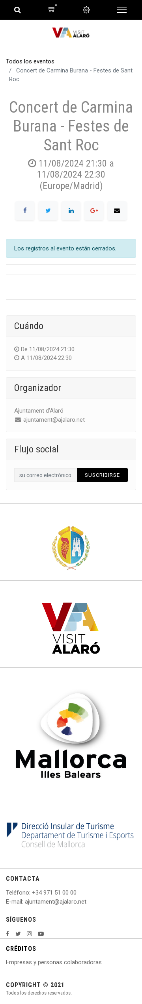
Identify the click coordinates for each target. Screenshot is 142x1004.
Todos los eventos (30, 61)
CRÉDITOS (21, 948)
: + (32, 892)
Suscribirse (102, 475)
